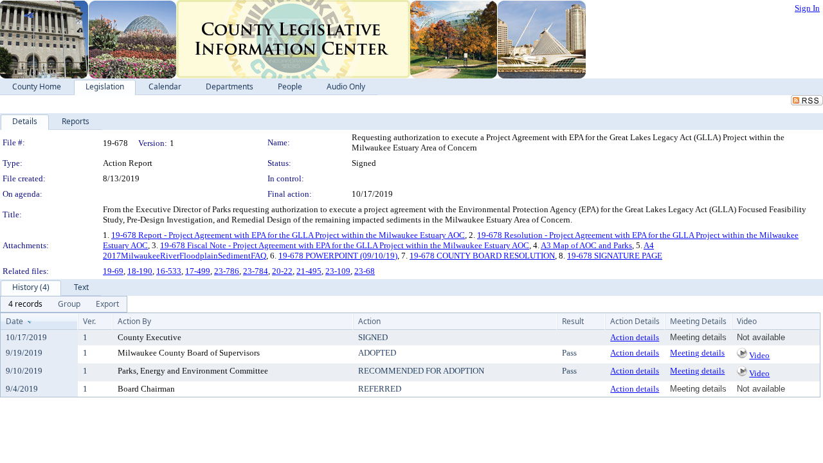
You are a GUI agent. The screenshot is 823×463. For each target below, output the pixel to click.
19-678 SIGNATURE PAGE (614, 255)
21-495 (308, 271)
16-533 (168, 271)
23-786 (226, 271)
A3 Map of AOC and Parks (586, 245)
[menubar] (63, 304)
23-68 (364, 271)
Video (759, 355)
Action (369, 321)
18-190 (139, 271)
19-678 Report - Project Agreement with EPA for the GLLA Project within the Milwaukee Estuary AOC (288, 235)
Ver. (89, 321)
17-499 (197, 271)
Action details (634, 337)
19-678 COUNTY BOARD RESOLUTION (482, 255)
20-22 (282, 271)
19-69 (113, 271)
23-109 (337, 271)
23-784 (255, 271)
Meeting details (697, 353)
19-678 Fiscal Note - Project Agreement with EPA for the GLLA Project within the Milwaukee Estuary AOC (344, 245)
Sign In (807, 8)
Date (14, 321)
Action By (134, 321)
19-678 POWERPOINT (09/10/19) (337, 255)
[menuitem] (25, 304)
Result (573, 321)
